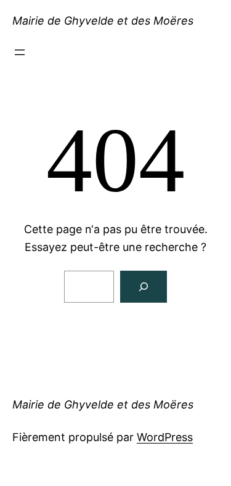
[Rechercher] (143, 287)
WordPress (165, 437)
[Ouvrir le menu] (19, 52)
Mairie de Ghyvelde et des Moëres (102, 20)
